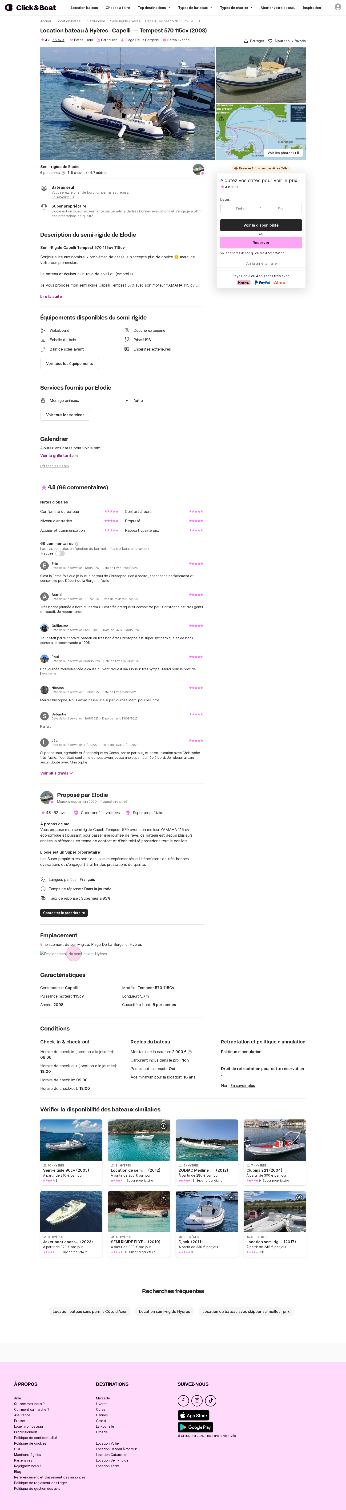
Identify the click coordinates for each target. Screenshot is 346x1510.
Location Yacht (108, 1466)
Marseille (103, 1398)
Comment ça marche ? (31, 1409)
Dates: (225, 199)
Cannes (102, 1415)
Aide (17, 1398)
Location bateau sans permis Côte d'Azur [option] (90, 1311)
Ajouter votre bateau (278, 8)
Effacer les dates (54, 466)
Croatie (102, 1432)
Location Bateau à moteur (116, 1449)
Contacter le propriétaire (64, 913)
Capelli (71, 987)
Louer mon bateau (28, 1426)
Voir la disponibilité (261, 225)
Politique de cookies (30, 1443)
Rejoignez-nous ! (27, 1466)
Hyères (101, 1404)
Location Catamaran (112, 1455)
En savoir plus (242, 1085)
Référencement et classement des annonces (49, 1477)
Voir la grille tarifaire (59, 455)
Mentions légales (27, 1455)
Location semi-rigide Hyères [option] (164, 1311)
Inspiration (312, 8)
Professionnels (25, 1432)
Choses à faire (118, 8)
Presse (19, 1421)
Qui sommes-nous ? (29, 1404)
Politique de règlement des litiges (41, 1483)
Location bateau (84, 8)
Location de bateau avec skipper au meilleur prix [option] (246, 1311)
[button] (254, 41)
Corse (100, 1409)
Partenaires (23, 1460)
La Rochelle (105, 1426)
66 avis (58, 40)
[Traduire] (60, 553)
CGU (17, 1449)
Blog (17, 1472)
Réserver (261, 242)
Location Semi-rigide (112, 1460)
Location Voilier (108, 1443)
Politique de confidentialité (35, 1438)
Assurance (22, 1415)
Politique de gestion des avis (37, 1488)
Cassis (101, 1421)
